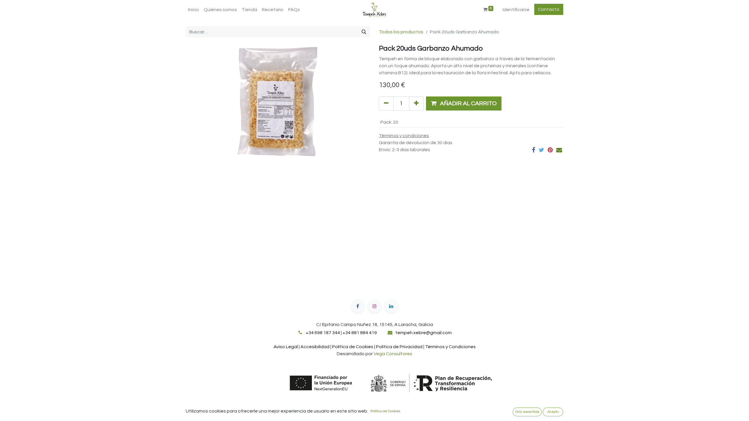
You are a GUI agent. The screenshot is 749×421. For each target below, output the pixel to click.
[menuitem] (193, 9)
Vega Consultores (393, 353)
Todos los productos (401, 32)
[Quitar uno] (386, 103)
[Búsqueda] (364, 31)
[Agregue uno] (416, 103)
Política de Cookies (385, 411)
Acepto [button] (553, 412)
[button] (463, 103)
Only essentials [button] (527, 412)
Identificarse (516, 9)
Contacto (548, 9)
